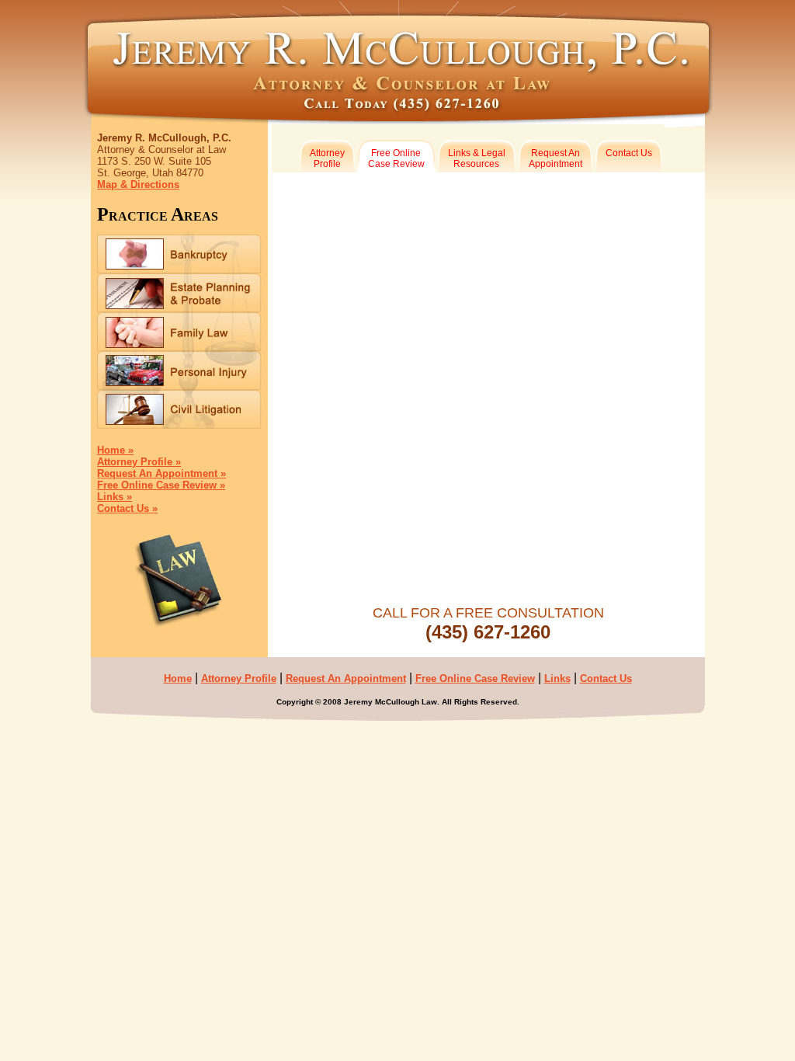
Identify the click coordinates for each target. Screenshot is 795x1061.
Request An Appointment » (161, 473)
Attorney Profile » (139, 462)
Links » (114, 497)
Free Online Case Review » (161, 485)
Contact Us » (127, 508)
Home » (115, 450)
